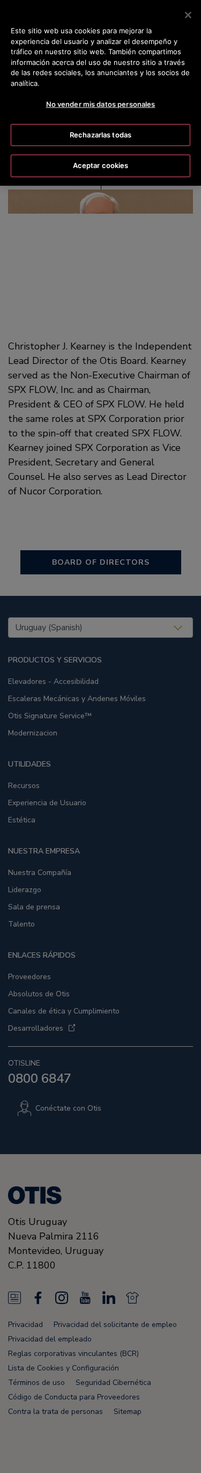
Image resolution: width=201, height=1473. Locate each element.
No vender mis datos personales (100, 104)
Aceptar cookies (101, 165)
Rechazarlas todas (100, 134)
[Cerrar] (188, 15)
